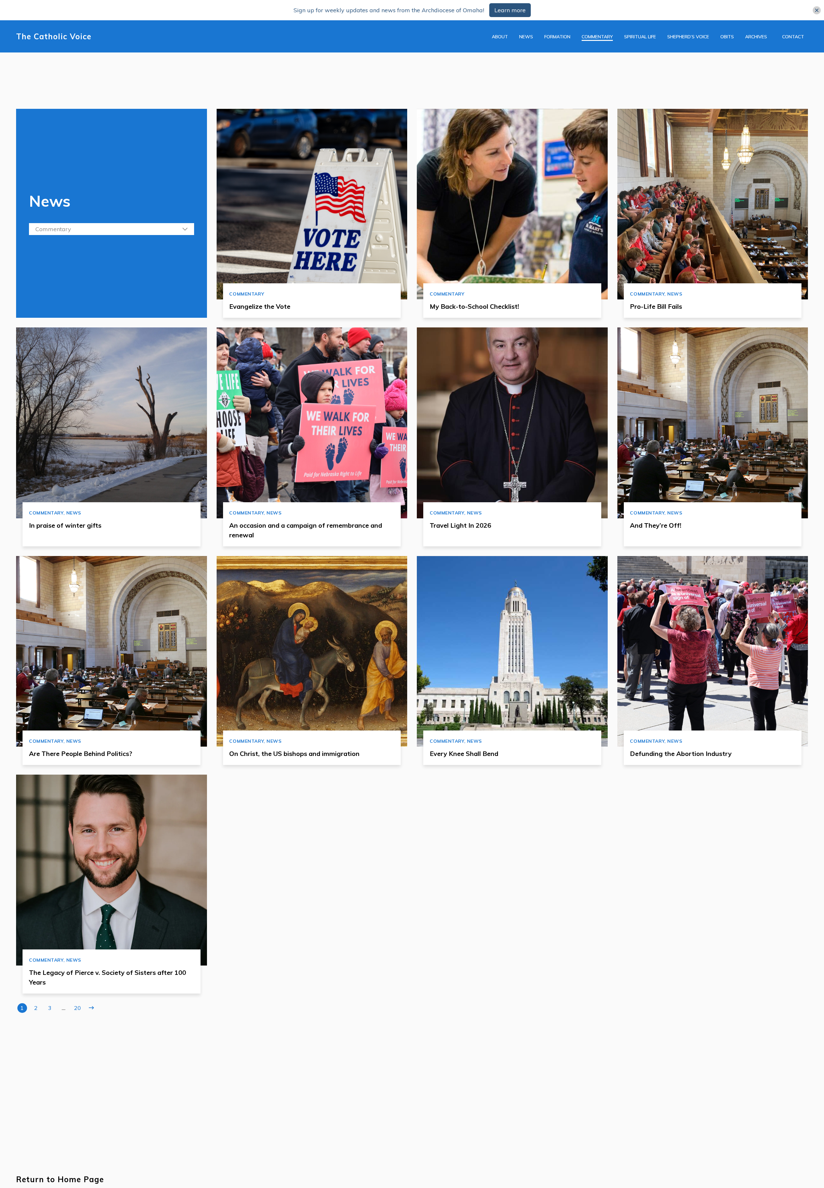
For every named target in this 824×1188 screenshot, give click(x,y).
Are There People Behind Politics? (80, 754)
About (500, 37)
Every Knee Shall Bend (464, 754)
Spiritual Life (640, 37)
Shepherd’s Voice (688, 37)
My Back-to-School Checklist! (474, 306)
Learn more (510, 10)
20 (77, 1008)
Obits (727, 37)
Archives (756, 37)
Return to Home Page (60, 1179)
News (526, 37)
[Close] (817, 10)
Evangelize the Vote (259, 306)
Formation (557, 37)
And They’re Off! (655, 525)
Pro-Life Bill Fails (656, 306)
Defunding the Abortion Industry (681, 754)
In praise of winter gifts (65, 525)
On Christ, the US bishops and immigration (294, 754)
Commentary (597, 37)
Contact (793, 37)
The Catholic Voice (53, 36)
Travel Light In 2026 (460, 525)
